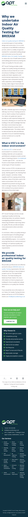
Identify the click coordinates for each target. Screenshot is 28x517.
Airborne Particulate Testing (22, 461)
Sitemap (4, 512)
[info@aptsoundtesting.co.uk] (3, 430)
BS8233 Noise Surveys (14, 449)
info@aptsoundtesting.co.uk (16, 296)
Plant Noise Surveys (15, 460)
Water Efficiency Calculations (7, 466)
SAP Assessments (7, 454)
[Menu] (26, 3)
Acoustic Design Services (6, 461)
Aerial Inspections (15, 473)
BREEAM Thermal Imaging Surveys (22, 467)
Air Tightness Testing (14, 455)
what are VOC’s (8, 149)
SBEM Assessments (7, 473)
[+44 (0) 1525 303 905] (3, 428)
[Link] (9, 3)
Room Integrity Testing (14, 443)
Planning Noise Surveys (6, 449)
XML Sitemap (22, 510)
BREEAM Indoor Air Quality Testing (12, 56)
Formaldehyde (22, 158)
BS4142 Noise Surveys (22, 449)
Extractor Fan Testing (14, 466)
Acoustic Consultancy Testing (23, 455)
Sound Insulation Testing (6, 443)
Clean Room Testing (22, 443)
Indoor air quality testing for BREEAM (13, 41)
